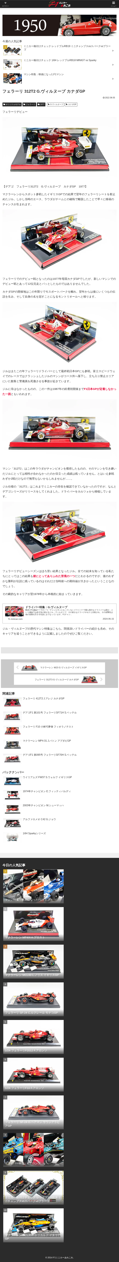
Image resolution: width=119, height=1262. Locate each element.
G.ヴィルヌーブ (56, 104)
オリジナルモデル (13, 104)
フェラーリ (30, 104)
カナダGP (72, 104)
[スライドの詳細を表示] (59, 25)
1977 (42, 104)
